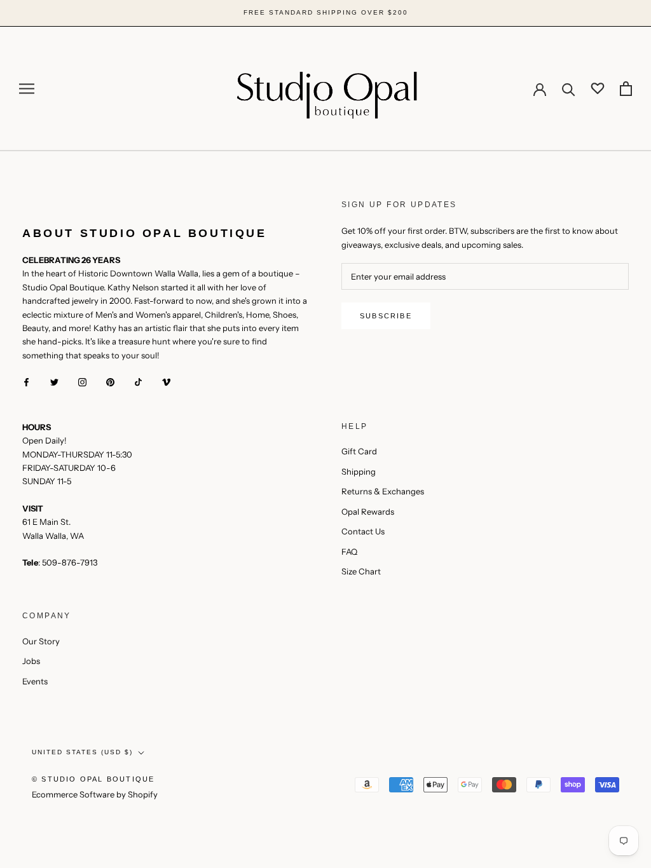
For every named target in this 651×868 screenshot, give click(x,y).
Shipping (358, 471)
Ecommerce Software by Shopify (95, 794)
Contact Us (363, 531)
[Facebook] (26, 381)
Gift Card (359, 451)
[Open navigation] (26, 88)
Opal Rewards (367, 511)
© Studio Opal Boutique (93, 779)
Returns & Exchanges (382, 491)
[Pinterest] (110, 381)
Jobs (31, 661)
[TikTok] (138, 381)
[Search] (568, 88)
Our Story (41, 641)
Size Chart (361, 571)
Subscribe (386, 316)
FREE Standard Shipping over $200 (325, 12)
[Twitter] (54, 381)
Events (35, 681)
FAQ (349, 551)
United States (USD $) (82, 752)
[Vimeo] (166, 381)
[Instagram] (82, 381)
